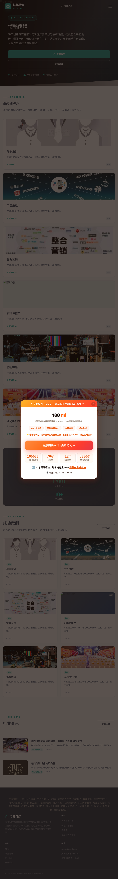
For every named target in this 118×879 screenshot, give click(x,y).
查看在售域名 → (77, 467)
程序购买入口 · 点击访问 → (59, 445)
